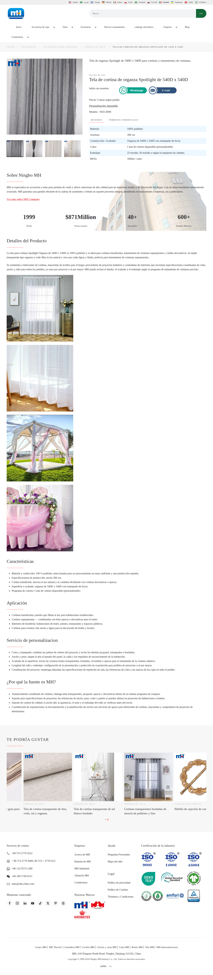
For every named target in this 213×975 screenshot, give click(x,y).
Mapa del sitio (115, 861)
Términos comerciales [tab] (123, 120)
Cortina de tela (97, 75)
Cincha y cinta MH (106, 947)
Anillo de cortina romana (173, 809)
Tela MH (149, 947)
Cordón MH (88, 947)
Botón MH (137, 947)
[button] (110, 966)
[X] (48, 903)
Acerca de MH (82, 854)
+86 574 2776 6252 (22, 853)
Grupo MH (40, 947)
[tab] (15, 148)
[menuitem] (16, 27)
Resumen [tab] (96, 120)
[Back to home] (16, 13)
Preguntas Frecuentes (119, 854)
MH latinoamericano (167, 947)
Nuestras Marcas (84, 894)
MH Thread (55, 947)
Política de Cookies (118, 889)
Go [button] (201, 13)
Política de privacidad (119, 882)
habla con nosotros (99, 88)
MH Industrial (81, 868)
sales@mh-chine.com (23, 883)
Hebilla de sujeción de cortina (125, 809)
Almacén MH (81, 875)
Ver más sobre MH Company (23, 199)
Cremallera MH (71, 947)
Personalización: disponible (103, 105)
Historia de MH (82, 861)
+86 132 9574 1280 (22, 868)
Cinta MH (124, 947)
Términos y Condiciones (120, 896)
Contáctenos (80, 882)
